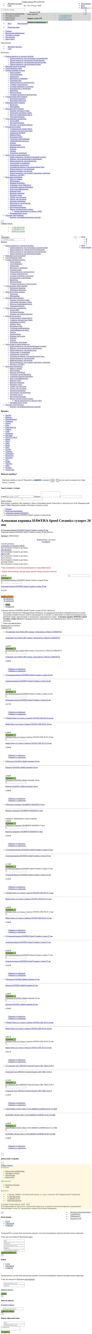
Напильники (15, 181)
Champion (9, 421)
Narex (7, 441)
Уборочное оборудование (15, 103)
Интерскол (9, 455)
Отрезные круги (16, 205)
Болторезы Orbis (16, 137)
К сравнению (8, 601)
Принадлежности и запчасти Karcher (19, 56)
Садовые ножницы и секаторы (21, 86)
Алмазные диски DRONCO (20, 185)
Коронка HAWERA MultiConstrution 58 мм (21, 786)
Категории (5, 237)
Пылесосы (14, 105)
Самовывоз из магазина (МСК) (13, 546)
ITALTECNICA (11, 437)
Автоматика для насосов (19, 165)
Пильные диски (16, 195)
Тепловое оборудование (14, 109)
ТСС (7, 460)
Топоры (13, 151)
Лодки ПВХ (14, 121)
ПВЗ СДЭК (5, 554)
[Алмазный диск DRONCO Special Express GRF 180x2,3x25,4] (48, 1066)
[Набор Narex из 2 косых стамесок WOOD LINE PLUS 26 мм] (48, 1023)
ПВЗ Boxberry (6, 550)
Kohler (7, 462)
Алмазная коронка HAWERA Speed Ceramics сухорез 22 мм (28, 700)
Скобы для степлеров (18, 197)
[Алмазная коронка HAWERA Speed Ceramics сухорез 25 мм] (48, 850)
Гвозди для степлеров (18, 199)
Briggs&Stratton (11, 419)
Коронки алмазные (17, 193)
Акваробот (9, 453)
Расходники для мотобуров (20, 203)
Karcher (8, 415)
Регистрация (86, 4)
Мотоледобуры (15, 92)
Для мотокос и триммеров (20, 163)
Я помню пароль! (7, 1305)
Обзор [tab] (7, 605)
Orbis (7, 443)
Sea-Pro (8, 449)
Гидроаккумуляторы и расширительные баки (27, 167)
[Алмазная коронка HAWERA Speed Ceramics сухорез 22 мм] (48, 675)
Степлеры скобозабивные (20, 139)
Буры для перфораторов (19, 189)
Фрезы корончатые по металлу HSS (28, 211)
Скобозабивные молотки (19, 141)
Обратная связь (13, 27)
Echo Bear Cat (10, 427)
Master (7, 439)
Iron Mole (8, 435)
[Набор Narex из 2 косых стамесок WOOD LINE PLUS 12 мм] (48, 893)
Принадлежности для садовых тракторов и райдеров (30, 173)
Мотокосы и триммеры (18, 78)
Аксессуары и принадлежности (17, 155)
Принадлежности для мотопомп (22, 169)
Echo (7, 425)
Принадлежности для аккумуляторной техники (28, 157)
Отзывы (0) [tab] (9, 607)
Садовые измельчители (19, 84)
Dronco (8, 423)
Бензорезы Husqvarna (18, 101)
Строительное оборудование (16, 97)
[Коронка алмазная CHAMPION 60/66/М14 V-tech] (48, 805)
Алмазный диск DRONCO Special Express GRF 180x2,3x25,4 (28, 1091)
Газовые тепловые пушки (20, 111)
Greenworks (9, 470)
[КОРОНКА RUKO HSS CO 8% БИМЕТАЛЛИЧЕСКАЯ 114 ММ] (48, 1109)
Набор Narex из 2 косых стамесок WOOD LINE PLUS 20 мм (28, 743)
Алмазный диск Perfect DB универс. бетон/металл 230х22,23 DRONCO (32, 657)
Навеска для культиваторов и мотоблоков (26, 159)
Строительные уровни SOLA (21, 129)
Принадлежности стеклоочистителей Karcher (27, 60)
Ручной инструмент (13, 127)
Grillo (7, 431)
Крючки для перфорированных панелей (25, 217)
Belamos (8, 417)
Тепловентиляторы (17, 117)
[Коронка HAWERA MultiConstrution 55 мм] (48, 979)
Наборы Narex (15, 135)
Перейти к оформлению (36, 22)
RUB (83, 237)
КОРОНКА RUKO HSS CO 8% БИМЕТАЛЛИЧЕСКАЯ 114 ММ (30, 1134)
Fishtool (8, 429)
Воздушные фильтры (18, 207)
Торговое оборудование (14, 215)
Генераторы (14, 76)
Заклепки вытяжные (17, 201)
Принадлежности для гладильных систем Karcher (29, 58)
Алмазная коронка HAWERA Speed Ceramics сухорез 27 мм (28, 961)
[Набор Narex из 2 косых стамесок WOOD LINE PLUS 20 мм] (48, 718)
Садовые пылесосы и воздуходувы (23, 95)
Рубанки (13, 149)
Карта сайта (9, 20)
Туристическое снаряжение (15, 119)
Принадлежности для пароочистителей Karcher (28, 62)
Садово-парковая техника (15, 70)
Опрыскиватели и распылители (22, 82)
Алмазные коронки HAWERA (21, 187)
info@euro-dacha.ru (14, 1200)
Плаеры (13, 143)
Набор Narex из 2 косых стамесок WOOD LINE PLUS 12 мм (28, 918)
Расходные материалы (13, 177)
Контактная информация (14, 14)
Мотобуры (14, 90)
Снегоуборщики (16, 74)
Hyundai (8, 468)
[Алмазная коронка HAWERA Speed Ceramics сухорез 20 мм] (24, 530)
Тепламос (9, 457)
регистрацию (30, 1279)
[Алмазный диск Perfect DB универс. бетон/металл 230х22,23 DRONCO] (48, 632)
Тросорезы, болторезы (18, 153)
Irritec (7, 466)
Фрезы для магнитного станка (21, 209)
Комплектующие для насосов (21, 171)
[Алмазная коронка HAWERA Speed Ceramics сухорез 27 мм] (48, 936)
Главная (8, 31)
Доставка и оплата (12, 16)
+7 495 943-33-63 (13, 1196)
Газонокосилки (15, 80)
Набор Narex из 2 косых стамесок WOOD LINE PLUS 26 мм (28, 1048)
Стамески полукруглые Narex (21, 131)
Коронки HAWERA (17, 183)
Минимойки (14, 107)
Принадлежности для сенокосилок (23, 161)
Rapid (7, 445)
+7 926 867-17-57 (13, 1198)
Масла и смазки (16, 179)
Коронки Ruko (15, 191)
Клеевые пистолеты (17, 147)
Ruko (7, 447)
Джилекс (8, 464)
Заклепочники (15, 145)
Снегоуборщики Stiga (13, 68)
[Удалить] (2, 594)
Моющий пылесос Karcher (15, 66)
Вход (83, 6)
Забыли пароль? (7, 1290)
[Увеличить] (6, 634)
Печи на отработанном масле (21, 115)
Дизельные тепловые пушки (21, 113)
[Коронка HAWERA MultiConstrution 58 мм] (48, 761)
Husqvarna (9, 433)
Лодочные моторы (17, 123)
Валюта (86, 8)
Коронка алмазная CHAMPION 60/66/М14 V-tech (24, 832)
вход (30, 1237)
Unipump (8, 451)
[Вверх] (1, 1210)
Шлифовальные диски (18, 213)
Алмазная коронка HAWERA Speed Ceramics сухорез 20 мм (23, 586)
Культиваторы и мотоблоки (20, 88)
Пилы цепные (15, 72)
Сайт (9, 6)
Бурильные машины (17, 99)
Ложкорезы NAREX (17, 133)
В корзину (5, 578)
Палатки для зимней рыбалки (21, 125)
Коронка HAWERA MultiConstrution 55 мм (21, 1004)
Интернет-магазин (14, 4)
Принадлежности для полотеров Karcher (25, 64)
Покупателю (10, 18)
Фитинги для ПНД (17, 175)
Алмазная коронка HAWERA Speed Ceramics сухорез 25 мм (28, 875)
